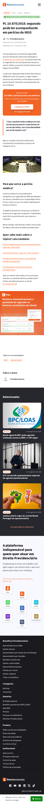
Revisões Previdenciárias (12, 719)
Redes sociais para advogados (14, 730)
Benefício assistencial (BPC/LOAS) (16, 705)
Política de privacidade (12, 767)
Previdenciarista (17, 39)
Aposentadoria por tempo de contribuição (20, 653)
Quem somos (8, 753)
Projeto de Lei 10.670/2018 (13, 59)
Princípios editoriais (11, 757)
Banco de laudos (9, 733)
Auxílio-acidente (9, 674)
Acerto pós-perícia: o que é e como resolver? (21, 253)
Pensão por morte (10, 670)
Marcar (38, 798)
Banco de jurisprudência (12, 737)
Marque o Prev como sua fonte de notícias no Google (23, 17)
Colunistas (7, 692)
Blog (19, 13)
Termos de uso (8, 764)
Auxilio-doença (9, 649)
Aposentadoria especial (12, 667)
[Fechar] (2, 797)
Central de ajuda (9, 760)
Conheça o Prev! (22, 106)
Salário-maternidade (11, 663)
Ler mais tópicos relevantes (22, 527)
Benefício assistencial (11, 660)
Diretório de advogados (12, 740)
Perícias (6, 712)
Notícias (27, 13)
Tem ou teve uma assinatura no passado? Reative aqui (17, 580)
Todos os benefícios (11, 677)
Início (14, 13)
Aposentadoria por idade (12, 646)
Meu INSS (6, 708)
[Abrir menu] (39, 5)
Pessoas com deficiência (12, 715)
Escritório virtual (9, 744)
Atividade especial (10, 701)
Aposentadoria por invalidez (14, 656)
